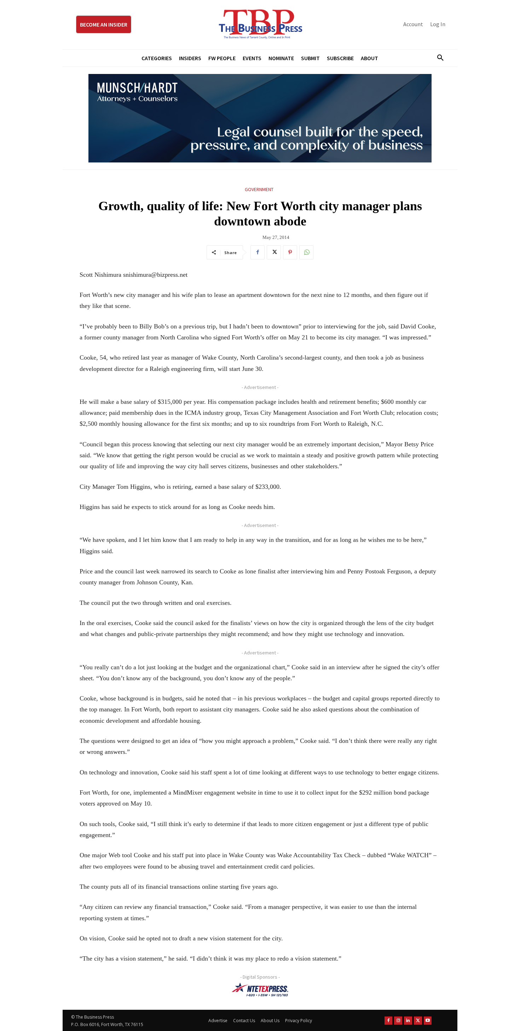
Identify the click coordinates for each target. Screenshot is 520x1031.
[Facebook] (257, 252)
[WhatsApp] (306, 252)
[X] (274, 252)
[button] (437, 58)
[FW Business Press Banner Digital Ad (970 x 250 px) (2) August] (260, 118)
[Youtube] (428, 1020)
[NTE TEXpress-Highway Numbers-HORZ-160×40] (260, 990)
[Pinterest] (290, 252)
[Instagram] (398, 1020)
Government (259, 189)
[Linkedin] (408, 1020)
